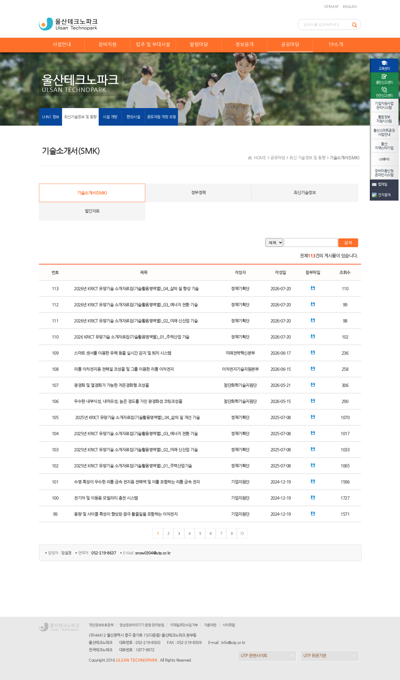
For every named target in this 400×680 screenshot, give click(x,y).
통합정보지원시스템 (384, 119)
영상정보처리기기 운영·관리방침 (141, 625)
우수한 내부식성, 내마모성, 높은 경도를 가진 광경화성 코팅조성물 (128, 401)
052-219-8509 (189, 642)
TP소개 (336, 44)
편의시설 (133, 117)
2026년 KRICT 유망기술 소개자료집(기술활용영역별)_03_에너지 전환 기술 (136, 304)
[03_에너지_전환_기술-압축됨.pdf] (313, 304)
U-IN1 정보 (50, 117)
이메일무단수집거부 (184, 625)
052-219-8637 (103, 553)
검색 (348, 242)
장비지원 (107, 44)
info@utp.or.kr (233, 642)
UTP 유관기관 (314, 655)
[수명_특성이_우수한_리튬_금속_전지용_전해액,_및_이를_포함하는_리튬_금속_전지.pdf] (313, 481)
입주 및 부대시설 (153, 44)
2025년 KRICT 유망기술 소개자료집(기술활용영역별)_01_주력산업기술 (133, 465)
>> (242, 533)
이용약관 (210, 625)
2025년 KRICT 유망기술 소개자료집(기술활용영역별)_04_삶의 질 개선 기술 (137, 417)
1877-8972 (145, 649)
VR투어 (384, 159)
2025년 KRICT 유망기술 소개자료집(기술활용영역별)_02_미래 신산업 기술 (136, 449)
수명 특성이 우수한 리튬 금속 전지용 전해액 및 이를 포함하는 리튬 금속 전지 (137, 481)
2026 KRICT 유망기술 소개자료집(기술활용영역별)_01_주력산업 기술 (131, 336)
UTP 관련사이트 (254, 655)
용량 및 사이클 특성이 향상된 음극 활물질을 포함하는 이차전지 (125, 514)
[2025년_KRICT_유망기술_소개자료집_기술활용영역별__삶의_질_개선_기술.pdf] (313, 417)
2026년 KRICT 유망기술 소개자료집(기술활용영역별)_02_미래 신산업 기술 (136, 320)
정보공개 (244, 44)
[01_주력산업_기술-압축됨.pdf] (313, 336)
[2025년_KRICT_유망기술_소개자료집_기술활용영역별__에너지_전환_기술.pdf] (313, 433)
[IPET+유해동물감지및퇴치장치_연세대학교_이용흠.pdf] (313, 353)
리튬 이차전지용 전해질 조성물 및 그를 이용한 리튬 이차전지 (124, 369)
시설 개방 (110, 117)
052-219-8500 (148, 642)
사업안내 (62, 44)
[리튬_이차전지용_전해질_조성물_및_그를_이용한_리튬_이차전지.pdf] (313, 369)
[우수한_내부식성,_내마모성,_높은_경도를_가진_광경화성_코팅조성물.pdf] (313, 401)
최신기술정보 (305, 192)
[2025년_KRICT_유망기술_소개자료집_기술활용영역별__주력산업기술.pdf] (313, 465)
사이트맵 (229, 625)
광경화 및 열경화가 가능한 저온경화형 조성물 (111, 385)
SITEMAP (331, 6)
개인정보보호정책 (101, 625)
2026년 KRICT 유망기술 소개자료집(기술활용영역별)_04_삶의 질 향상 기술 (136, 288)
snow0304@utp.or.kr (153, 553)
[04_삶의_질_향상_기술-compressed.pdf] (313, 288)
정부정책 (198, 192)
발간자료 (92, 211)
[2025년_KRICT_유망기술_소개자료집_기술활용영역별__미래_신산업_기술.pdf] (313, 449)
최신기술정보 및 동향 (80, 117)
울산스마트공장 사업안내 (384, 132)
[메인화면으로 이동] (68, 23)
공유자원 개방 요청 (161, 117)
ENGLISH (350, 6)
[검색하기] (356, 24)
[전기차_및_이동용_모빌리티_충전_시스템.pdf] (313, 498)
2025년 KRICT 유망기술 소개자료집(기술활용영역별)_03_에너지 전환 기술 (136, 433)
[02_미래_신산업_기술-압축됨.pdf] (313, 320)
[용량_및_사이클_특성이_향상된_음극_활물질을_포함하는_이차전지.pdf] (313, 514)
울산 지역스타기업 (384, 146)
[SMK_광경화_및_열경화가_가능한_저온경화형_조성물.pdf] (313, 385)
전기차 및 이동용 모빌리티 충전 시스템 (106, 498)
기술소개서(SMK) (92, 192)
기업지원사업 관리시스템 (384, 105)
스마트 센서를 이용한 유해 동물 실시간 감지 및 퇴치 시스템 (122, 353)
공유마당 (290, 44)
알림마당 (199, 44)
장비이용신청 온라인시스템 (384, 173)
